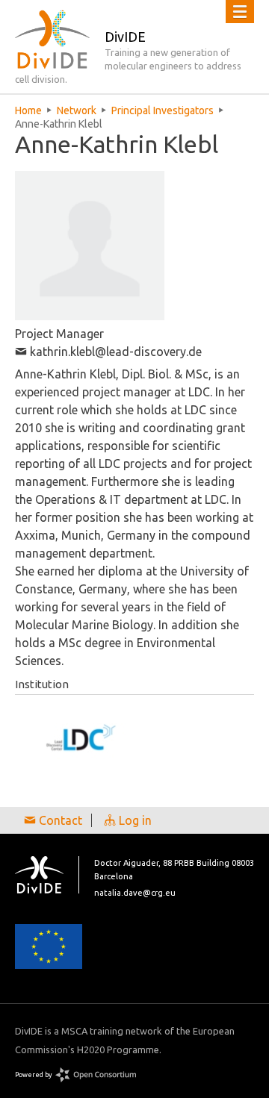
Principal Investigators (162, 110)
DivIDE (47, 874)
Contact (59, 820)
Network (76, 110)
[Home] (52, 39)
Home (28, 110)
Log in (134, 820)
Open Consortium (95, 1074)
